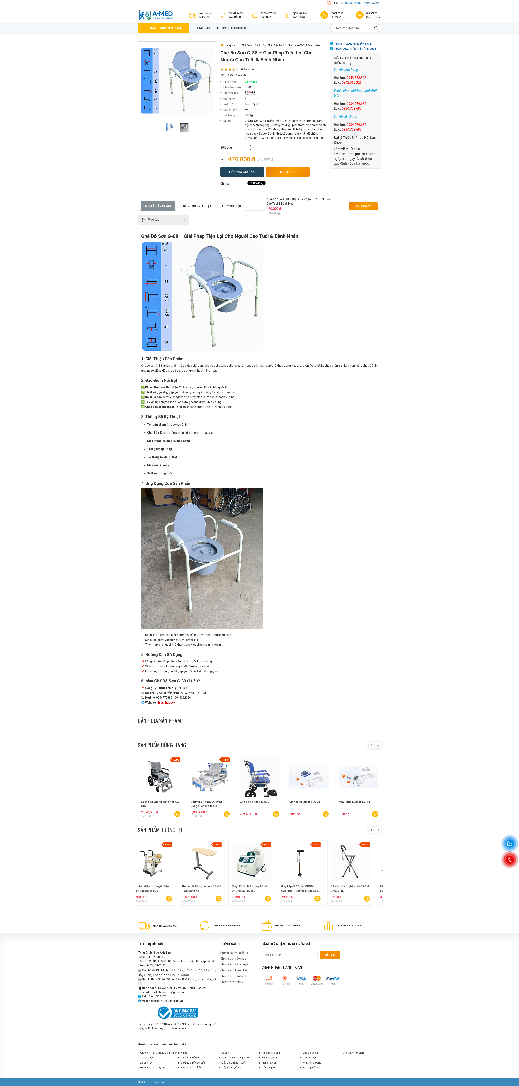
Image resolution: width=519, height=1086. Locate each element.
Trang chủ (230, 45)
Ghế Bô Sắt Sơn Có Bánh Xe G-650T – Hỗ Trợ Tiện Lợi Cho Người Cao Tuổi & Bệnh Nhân (308, 889)
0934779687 (353, 3)
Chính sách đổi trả (231, 982)
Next (378, 745)
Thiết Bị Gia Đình (271, 1052)
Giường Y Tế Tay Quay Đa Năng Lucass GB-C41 (206, 804)
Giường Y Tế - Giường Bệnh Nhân (158, 1052)
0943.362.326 (372, 3)
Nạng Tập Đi (269, 1062)
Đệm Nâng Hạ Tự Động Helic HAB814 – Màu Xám (159, 888)
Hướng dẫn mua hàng (234, 952)
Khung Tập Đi (269, 1057)
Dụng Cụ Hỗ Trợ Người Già (236, 1057)
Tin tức (220, 28)
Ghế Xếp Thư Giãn (353, 1052)
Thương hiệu (239, 28)
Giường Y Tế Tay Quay (152, 1067)
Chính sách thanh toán (234, 970)
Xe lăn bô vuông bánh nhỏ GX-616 (160, 804)
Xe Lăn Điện (147, 1057)
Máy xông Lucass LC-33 (354, 801)
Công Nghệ (203, 28)
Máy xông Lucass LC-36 (305, 801)
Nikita (184, 1052)
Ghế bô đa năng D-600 (254, 801)
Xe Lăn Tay (146, 1062)
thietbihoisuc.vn (167, 702)
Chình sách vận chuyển (234, 964)
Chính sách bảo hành (233, 976)
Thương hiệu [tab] (231, 206)
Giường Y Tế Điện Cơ (192, 1057)
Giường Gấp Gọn (311, 1067)
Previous (372, 745)
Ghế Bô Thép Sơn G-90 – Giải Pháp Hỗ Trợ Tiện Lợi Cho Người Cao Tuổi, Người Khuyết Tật (358, 889)
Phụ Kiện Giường (311, 1062)
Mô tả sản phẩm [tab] (158, 206)
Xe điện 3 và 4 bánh (192, 1067)
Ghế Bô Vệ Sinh (311, 1052)
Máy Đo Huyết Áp (231, 1067)
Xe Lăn (225, 1052)
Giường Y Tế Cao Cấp (193, 1062)
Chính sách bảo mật (233, 958)
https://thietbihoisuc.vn (168, 1000)
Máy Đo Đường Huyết (233, 1062)
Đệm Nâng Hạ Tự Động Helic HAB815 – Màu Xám (208, 888)
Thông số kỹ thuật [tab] (196, 206)
